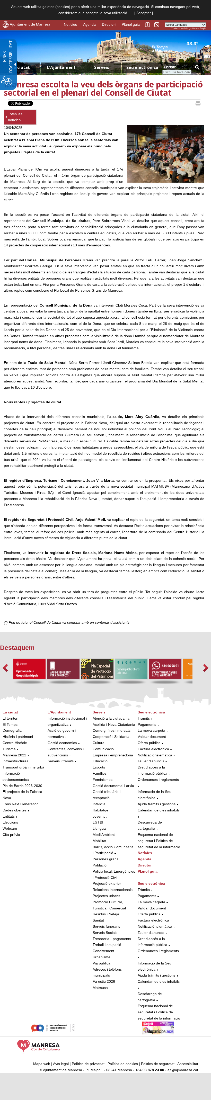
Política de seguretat (157, 1064)
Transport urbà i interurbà (23, 767)
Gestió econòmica (62, 743)
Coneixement (103, 951)
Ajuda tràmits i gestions (156, 804)
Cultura (98, 743)
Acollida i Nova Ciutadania (114, 724)
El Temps (10, 724)
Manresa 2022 (14, 755)
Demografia (12, 730)
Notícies (70, 24)
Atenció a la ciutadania (111, 718)
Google (203, 28)
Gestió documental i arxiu (113, 786)
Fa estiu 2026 (104, 981)
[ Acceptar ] (143, 13)
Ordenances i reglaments (158, 779)
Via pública (101, 963)
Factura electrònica (153, 749)
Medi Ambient (104, 835)
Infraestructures (15, 761)
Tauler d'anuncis (151, 761)
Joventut (100, 816)
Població (100, 865)
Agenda (89, 24)
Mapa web (41, 1064)
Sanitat (98, 920)
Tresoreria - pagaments (112, 939)
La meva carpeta (151, 730)
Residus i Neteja (106, 914)
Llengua (99, 828)
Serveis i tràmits (61, 761)
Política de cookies (123, 1064)
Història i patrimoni (18, 737)
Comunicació (103, 749)
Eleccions (10, 822)
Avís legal (61, 1064)
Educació (100, 761)
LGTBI (98, 822)
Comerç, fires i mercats (111, 730)
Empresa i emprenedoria (113, 755)
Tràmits (144, 718)
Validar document (152, 737)
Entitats (9, 816)
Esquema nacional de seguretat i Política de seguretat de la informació (159, 841)
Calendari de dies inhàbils (159, 810)
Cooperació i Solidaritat (111, 737)
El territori (10, 718)
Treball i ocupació (107, 945)
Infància (99, 804)
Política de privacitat (88, 1064)
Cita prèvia (11, 835)
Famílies (100, 773)
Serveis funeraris (106, 926)
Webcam (10, 828)
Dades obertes (15, 810)
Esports (99, 767)
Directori (109, 24)
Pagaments (147, 724)
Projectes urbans (106, 896)
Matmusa (100, 988)
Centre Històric (15, 743)
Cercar (170, 66)
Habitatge (100, 810)
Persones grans (105, 859)
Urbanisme (101, 957)
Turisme (9, 749)
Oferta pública (149, 743)
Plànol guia (131, 24)
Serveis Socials (105, 933)
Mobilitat (99, 841)
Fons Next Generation (21, 804)
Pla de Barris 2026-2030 (22, 786)
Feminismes (102, 779)
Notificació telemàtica (155, 755)
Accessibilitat (187, 1064)
